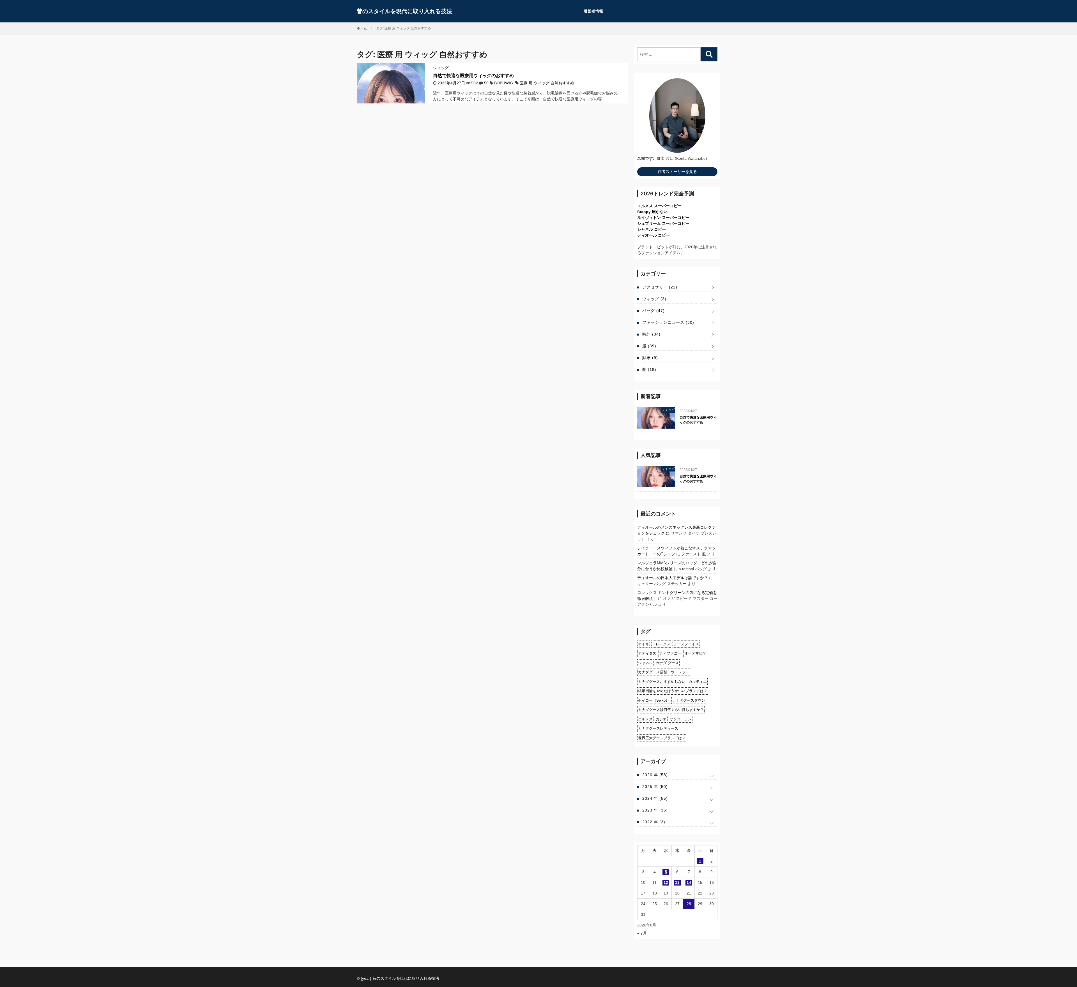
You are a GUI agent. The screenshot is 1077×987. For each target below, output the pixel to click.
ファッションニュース (668, 322)
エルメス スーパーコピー (659, 206)
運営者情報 (593, 11)
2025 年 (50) (655, 786)
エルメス (645, 719)
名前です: (645, 158)
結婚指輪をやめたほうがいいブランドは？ (672, 691)
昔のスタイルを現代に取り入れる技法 (404, 11)
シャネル (645, 663)
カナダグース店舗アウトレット (663, 672)
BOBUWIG (503, 83)
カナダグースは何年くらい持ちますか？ (671, 710)
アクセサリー (659, 287)
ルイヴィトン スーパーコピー (663, 217)
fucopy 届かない (652, 211)
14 (689, 882)
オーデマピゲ (695, 653)
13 (677, 882)
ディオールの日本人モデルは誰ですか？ (672, 577)
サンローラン (681, 719)
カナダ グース (667, 663)
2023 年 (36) (655, 810)
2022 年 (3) (653, 822)
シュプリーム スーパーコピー (663, 223)
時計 (651, 334)
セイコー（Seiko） (653, 700)
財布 (650, 357)
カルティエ (698, 681)
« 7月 (642, 933)
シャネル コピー (651, 229)
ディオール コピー (653, 235)
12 (666, 882)
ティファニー (670, 653)
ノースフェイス (686, 644)
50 (486, 83)
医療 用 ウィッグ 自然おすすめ (547, 83)
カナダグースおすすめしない (661, 681)
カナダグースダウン (688, 700)
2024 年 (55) (655, 798)
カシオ (661, 719)
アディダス (647, 653)
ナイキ (643, 644)
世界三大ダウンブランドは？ (661, 738)
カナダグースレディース (658, 728)
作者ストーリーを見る (677, 171)
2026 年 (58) (655, 775)
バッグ (653, 310)
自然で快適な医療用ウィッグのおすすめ (473, 75)
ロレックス (661, 644)
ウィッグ (441, 67)
